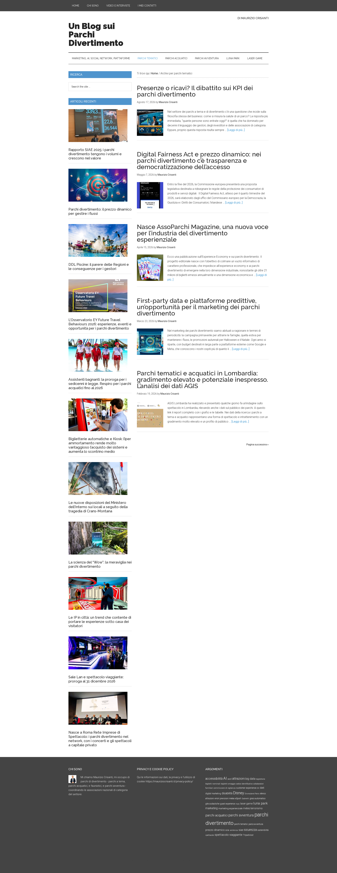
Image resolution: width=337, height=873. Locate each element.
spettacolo (209, 835)
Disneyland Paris (252, 794)
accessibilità (214, 778)
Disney (238, 793)
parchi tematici (241, 824)
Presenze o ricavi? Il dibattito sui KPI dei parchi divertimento (195, 91)
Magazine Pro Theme (154, 860)
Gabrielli (245, 798)
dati (262, 787)
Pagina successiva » (257, 444)
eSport (238, 798)
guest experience (227, 804)
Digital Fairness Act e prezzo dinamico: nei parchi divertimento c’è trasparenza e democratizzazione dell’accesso (199, 160)
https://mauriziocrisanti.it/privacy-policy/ (169, 781)
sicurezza (250, 830)
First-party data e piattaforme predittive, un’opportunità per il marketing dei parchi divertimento (198, 307)
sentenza (234, 830)
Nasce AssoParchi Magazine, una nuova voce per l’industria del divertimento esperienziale (202, 233)
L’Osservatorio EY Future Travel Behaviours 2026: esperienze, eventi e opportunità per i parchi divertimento (99, 324)
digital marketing (213, 793)
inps (238, 804)
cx (258, 788)
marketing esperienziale (230, 808)
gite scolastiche (212, 804)
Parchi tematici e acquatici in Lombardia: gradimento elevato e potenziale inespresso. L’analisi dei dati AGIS (202, 379)
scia (227, 830)
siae (241, 830)
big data (250, 778)
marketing (211, 808)
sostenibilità (263, 830)
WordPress (201, 860)
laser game (246, 803)
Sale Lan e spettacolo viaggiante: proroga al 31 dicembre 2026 (96, 679)
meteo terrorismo (253, 808)
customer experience (246, 788)
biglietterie (260, 779)
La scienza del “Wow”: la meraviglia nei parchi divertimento (100, 564)
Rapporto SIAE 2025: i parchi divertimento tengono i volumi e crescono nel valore (95, 154)
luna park (260, 803)
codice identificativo (244, 784)
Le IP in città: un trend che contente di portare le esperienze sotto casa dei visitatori (99, 621)
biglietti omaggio (228, 784)
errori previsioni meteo (224, 798)
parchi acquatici (216, 815)
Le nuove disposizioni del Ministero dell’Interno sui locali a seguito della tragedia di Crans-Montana (98, 507)
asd (229, 779)
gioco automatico (257, 798)
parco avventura (256, 824)
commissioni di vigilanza (225, 788)
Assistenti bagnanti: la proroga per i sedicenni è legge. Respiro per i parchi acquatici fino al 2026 (99, 383)
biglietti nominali (212, 784)
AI (225, 778)
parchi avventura (241, 815)
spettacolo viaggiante (228, 834)
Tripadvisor (248, 835)
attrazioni (238, 778)
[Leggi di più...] (236, 130)
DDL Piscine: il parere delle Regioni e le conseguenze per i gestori (98, 266)
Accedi (214, 860)
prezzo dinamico (215, 830)
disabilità (227, 793)
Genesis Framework (182, 860)
